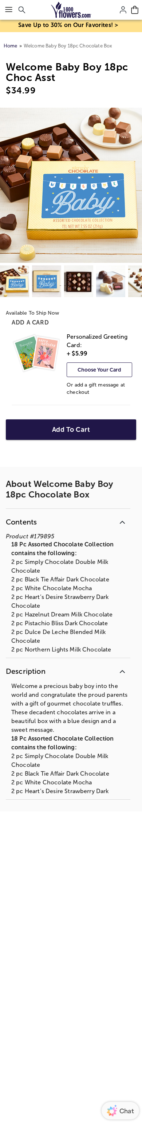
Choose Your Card (99, 370)
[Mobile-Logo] (71, 10)
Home (10, 46)
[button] (68, 521)
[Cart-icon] (134, 9)
